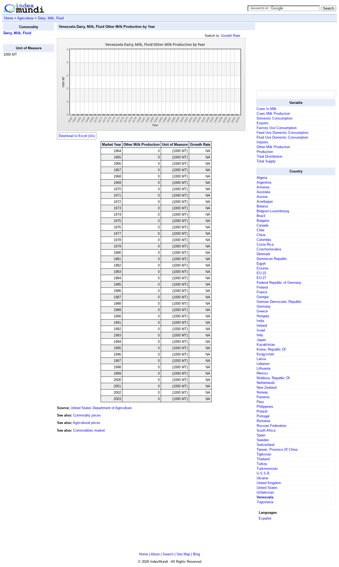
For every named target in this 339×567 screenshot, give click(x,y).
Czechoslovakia (269, 249)
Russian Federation (271, 426)
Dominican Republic (272, 259)
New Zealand (266, 387)
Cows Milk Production (273, 114)
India (260, 321)
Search (168, 554)
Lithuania (263, 368)
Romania (263, 421)
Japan (261, 340)
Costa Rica (265, 244)
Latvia (261, 359)
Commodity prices (87, 415)
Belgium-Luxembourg (273, 211)
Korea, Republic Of (271, 349)
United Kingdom (269, 483)
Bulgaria (263, 221)
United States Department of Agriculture (101, 408)
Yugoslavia (265, 502)
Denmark (263, 254)
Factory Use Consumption (277, 128)
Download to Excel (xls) (77, 136)
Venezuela (265, 497)
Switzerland (265, 445)
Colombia (264, 240)
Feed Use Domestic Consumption (282, 133)
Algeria (262, 178)
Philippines (265, 407)
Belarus (262, 206)
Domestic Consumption (274, 118)
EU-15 (261, 273)
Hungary (263, 316)
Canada (262, 225)
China (261, 235)
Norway (262, 392)
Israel (261, 330)
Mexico (262, 373)
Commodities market (89, 430)
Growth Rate (230, 36)
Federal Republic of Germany (279, 283)
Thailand (263, 459)
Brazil (261, 216)
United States (267, 488)
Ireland (262, 325)
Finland (262, 287)
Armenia (263, 187)
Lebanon (263, 364)
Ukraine (262, 478)
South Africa (266, 430)
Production (265, 152)
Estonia (262, 268)
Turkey (262, 464)
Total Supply (266, 161)
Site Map (183, 554)
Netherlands (266, 383)
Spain (261, 435)
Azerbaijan (265, 201)
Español (265, 518)
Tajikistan (264, 454)
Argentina (264, 182)
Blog (196, 554)
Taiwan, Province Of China (277, 449)
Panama (263, 397)
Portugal (263, 416)
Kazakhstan (266, 345)
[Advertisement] (24, 140)
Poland (262, 411)
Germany (264, 306)
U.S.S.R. (263, 473)
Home (8, 18)
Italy (260, 335)
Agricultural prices (86, 423)
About (155, 554)
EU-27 (261, 278)
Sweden (263, 440)
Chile (260, 230)
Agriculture (25, 18)
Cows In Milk (266, 109)
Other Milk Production (273, 147)
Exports (263, 123)
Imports (262, 142)
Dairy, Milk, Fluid (51, 18)
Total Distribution (269, 156)
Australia (263, 192)
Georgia (263, 297)
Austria (262, 197)
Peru (260, 402)
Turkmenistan (267, 469)
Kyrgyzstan (265, 354)
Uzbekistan (265, 492)
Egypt (261, 263)
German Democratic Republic (279, 302)
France (262, 292)
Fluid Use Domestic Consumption (282, 137)
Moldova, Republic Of (273, 378)
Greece (262, 311)
